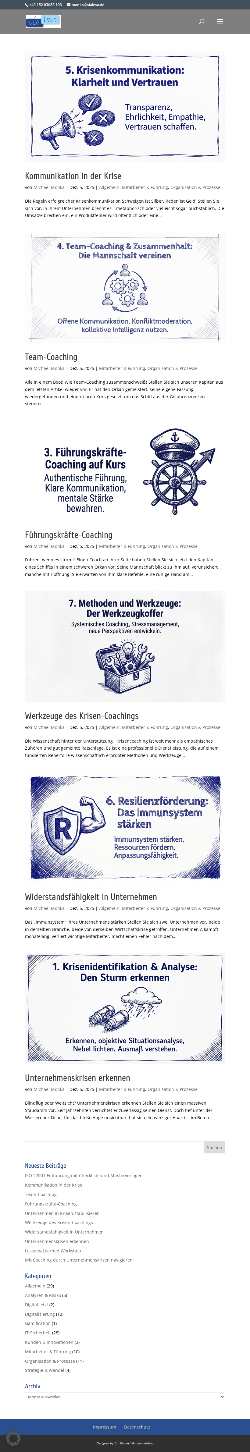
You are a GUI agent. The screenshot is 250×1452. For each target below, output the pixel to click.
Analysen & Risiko (43, 1295)
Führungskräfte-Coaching (68, 535)
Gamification (38, 1323)
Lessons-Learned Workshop (53, 1251)
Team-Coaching (51, 357)
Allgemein (109, 187)
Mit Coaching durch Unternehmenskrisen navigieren (79, 1260)
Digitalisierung (40, 1314)
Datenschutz (137, 1427)
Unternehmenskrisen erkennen (77, 1078)
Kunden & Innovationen (49, 1342)
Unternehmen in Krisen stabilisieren (62, 1213)
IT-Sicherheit (38, 1333)
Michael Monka (49, 187)
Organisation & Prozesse (195, 187)
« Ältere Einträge (42, 1138)
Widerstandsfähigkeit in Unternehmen (91, 897)
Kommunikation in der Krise (73, 176)
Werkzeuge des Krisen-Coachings (82, 716)
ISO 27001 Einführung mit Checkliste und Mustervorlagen (84, 1175)
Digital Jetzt (36, 1305)
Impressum (104, 1427)
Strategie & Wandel (44, 1370)
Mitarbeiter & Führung (145, 187)
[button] (13, 1438)
